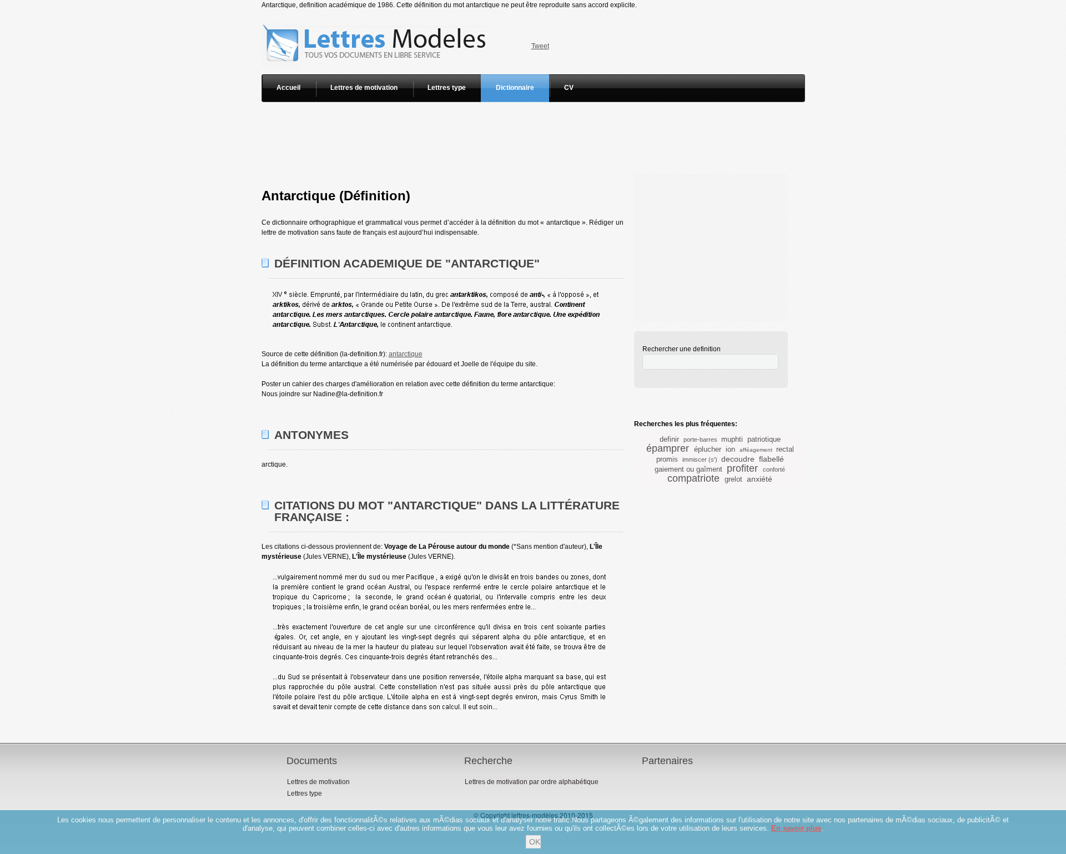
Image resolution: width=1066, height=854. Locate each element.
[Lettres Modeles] (376, 15)
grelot (733, 479)
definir (669, 439)
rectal (785, 449)
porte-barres (700, 439)
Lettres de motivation (364, 88)
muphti (732, 439)
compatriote (693, 478)
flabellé (771, 458)
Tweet (540, 46)
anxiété (759, 478)
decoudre (738, 458)
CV (569, 88)
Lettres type (447, 88)
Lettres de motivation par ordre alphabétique (532, 782)
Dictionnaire (515, 88)
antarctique (406, 354)
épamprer (667, 448)
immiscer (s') (699, 459)
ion (730, 449)
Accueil (288, 88)
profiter (742, 468)
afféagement (756, 450)
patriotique (764, 439)
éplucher (707, 449)
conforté (774, 469)
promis (667, 459)
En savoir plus (796, 828)
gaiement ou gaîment (688, 469)
